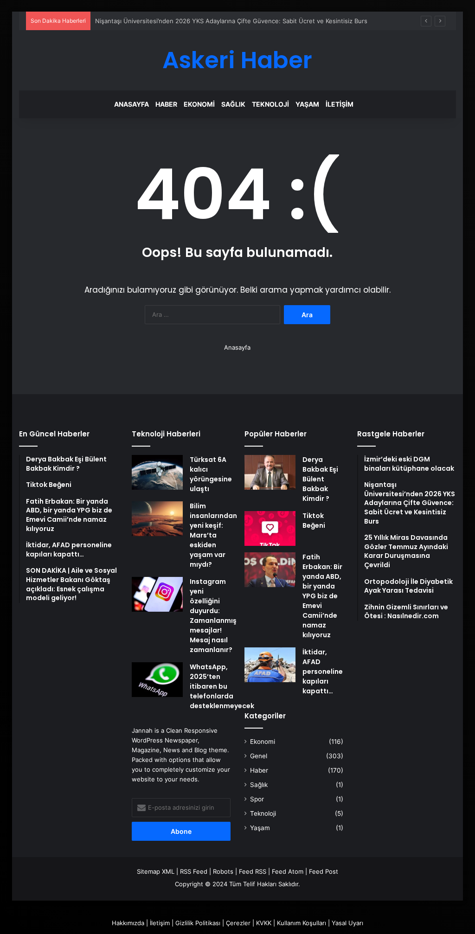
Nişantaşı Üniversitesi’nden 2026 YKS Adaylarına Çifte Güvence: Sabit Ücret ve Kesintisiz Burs (231, 21)
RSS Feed (193, 871)
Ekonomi (199, 104)
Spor (257, 799)
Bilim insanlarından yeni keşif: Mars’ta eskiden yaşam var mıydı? (213, 535)
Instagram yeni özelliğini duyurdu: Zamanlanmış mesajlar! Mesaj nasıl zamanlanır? (213, 615)
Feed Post (323, 871)
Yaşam (307, 104)
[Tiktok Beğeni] (269, 528)
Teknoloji (270, 104)
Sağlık (233, 104)
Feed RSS (252, 871)
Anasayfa (131, 104)
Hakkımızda (128, 923)
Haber (166, 104)
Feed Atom (287, 871)
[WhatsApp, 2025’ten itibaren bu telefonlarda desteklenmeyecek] (157, 679)
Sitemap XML (155, 871)
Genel (258, 756)
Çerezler (238, 923)
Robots (223, 871)
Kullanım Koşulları (301, 923)
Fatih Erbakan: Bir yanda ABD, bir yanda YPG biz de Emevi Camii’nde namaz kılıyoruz (322, 596)
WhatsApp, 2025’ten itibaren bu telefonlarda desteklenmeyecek (222, 686)
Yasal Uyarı (347, 923)
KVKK (263, 923)
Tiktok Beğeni (313, 520)
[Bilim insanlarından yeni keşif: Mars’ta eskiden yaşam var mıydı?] (157, 518)
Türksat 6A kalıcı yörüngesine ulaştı (211, 474)
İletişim (339, 104)
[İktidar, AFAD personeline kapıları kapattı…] (269, 664)
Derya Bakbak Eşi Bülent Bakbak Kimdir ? (320, 479)
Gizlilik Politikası (197, 923)
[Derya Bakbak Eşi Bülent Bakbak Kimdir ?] (269, 472)
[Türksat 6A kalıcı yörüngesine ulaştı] (157, 472)
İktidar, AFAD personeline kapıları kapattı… (322, 671)
